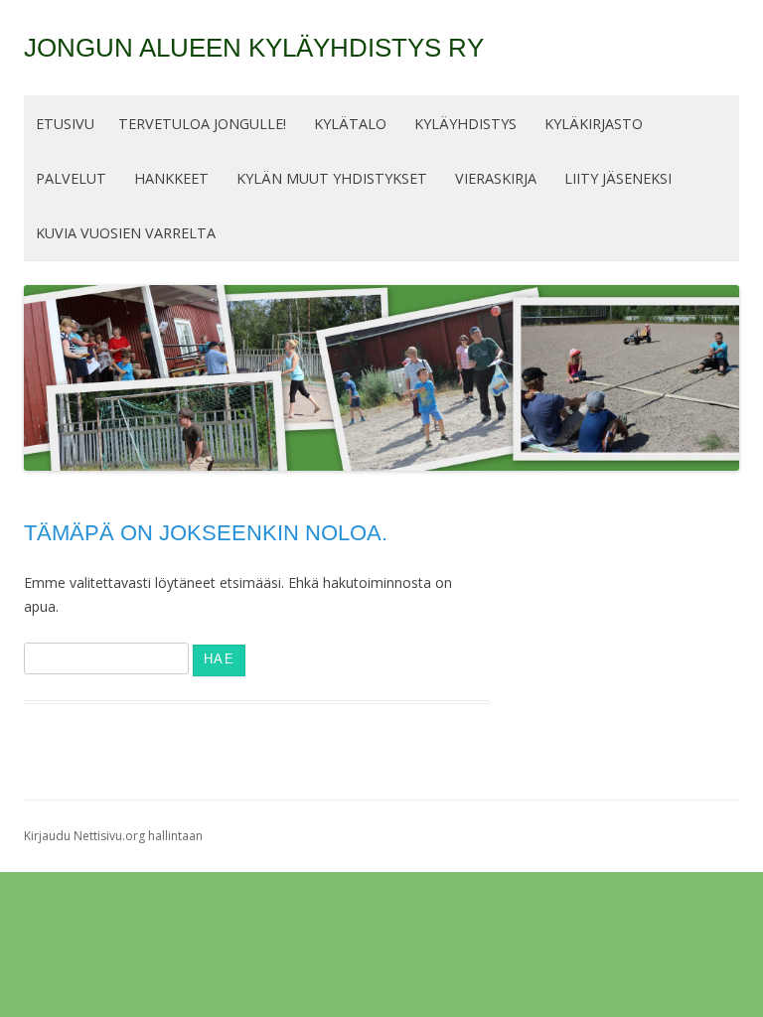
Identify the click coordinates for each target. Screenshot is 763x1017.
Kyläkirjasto (593, 123)
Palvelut (71, 178)
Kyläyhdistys (465, 123)
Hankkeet (171, 178)
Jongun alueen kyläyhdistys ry (254, 48)
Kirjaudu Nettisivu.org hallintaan (113, 835)
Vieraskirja (495, 178)
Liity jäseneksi (618, 178)
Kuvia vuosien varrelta (126, 232)
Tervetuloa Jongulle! (202, 123)
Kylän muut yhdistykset (331, 178)
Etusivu (65, 123)
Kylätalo (350, 123)
